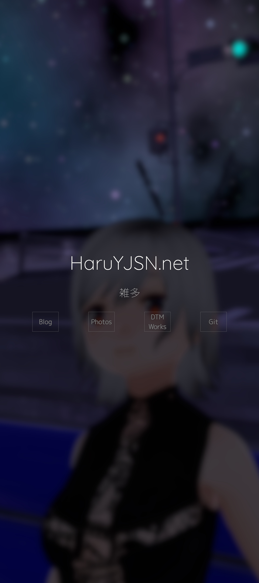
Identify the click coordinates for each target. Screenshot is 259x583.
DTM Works (157, 321)
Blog (45, 321)
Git (213, 321)
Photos (101, 321)
